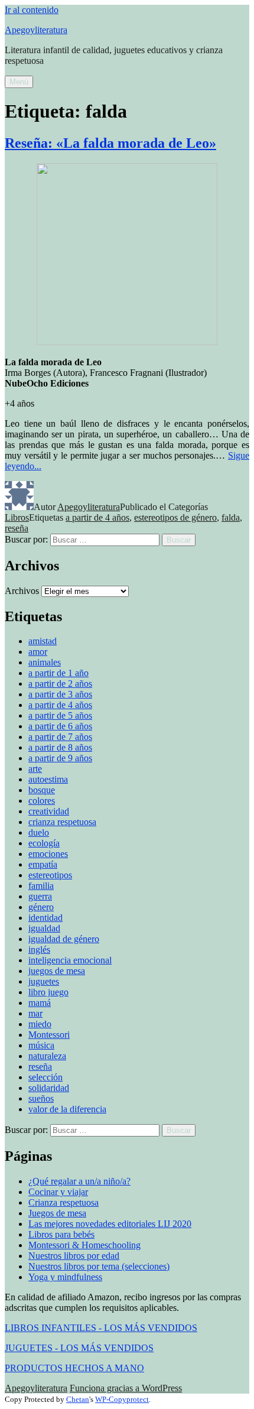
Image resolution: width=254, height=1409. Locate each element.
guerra (40, 896)
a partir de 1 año (58, 673)
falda (231, 517)
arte (35, 769)
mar (35, 1013)
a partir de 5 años (60, 715)
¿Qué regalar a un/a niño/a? (79, 1181)
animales (44, 662)
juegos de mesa (56, 971)
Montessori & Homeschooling (84, 1245)
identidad (45, 918)
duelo (38, 832)
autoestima (48, 779)
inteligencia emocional (70, 960)
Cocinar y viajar (58, 1192)
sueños (41, 1098)
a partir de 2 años (60, 683)
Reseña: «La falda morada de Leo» (110, 143)
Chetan (77, 1399)
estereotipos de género (175, 517)
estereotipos (50, 875)
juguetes (43, 981)
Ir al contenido (31, 10)
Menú (18, 81)
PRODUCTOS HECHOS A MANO (74, 1368)
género (41, 907)
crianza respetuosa (62, 822)
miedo (39, 1024)
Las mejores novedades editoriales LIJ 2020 (109, 1224)
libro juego (48, 992)
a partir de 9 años (60, 758)
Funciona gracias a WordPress (126, 1388)
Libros (17, 517)
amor (37, 652)
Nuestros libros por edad (73, 1256)
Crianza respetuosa (63, 1202)
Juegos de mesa (57, 1213)
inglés (39, 949)
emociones (48, 854)
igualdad (44, 928)
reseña (16, 528)
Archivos (22, 591)
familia (41, 886)
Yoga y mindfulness (65, 1277)
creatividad (48, 811)
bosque (41, 790)
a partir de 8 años (60, 747)
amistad (42, 641)
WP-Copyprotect (122, 1399)
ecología (44, 843)
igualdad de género (63, 939)
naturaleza (47, 1056)
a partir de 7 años (60, 737)
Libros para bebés (61, 1234)
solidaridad (48, 1088)
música (41, 1045)
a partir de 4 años (97, 517)
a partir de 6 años (60, 726)
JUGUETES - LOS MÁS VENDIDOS (79, 1348)
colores (41, 801)
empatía (42, 864)
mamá (39, 1003)
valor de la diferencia (67, 1109)
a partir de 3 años (60, 694)
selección (45, 1077)
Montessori (49, 1035)
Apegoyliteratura (36, 30)
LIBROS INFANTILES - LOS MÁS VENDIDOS (101, 1328)
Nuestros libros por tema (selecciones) (99, 1266)
